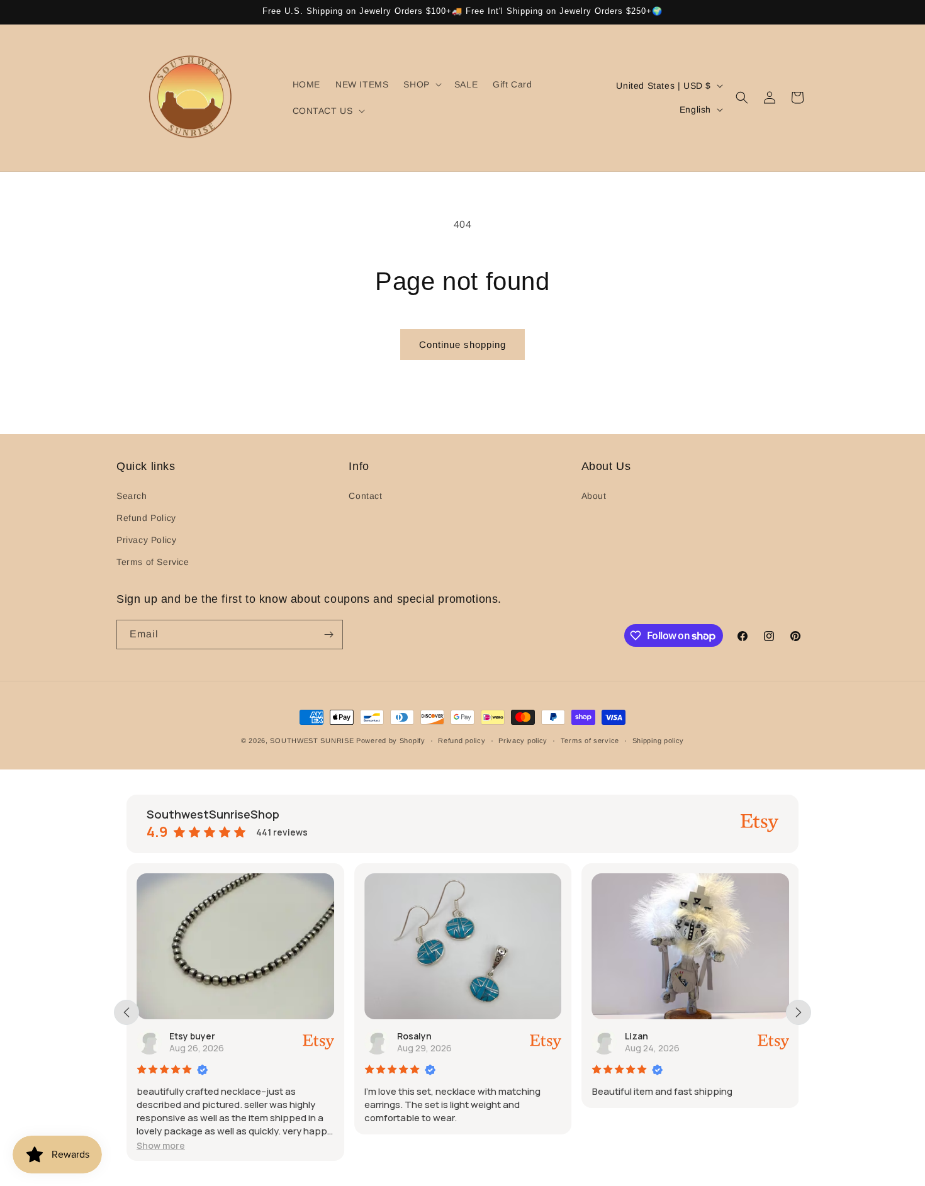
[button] (421, 84)
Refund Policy (146, 518)
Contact (365, 496)
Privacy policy (522, 740)
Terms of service (590, 740)
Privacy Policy (146, 540)
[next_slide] (798, 1012)
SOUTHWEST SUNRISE (312, 740)
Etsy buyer (192, 1036)
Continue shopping (462, 344)
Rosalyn (414, 1036)
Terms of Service (152, 562)
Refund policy (461, 740)
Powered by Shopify (390, 740)
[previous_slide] (126, 1012)
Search (131, 496)
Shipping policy (658, 740)
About (594, 496)
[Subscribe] (328, 634)
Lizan (636, 1036)
